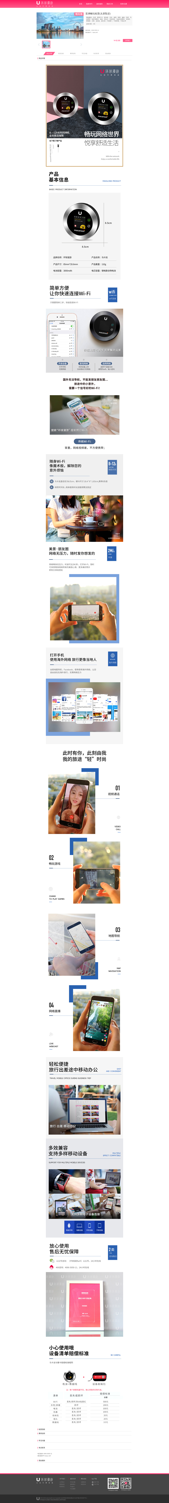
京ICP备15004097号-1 (81, 1498)
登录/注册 (123, 4)
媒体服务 (99, 4)
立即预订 (127, 40)
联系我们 (62, 1486)
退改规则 (108, 53)
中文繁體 (72, 1489)
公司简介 (62, 1482)
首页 (80, 4)
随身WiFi (89, 4)
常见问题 (84, 53)
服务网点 (72, 1484)
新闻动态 (62, 1484)
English (72, 1486)
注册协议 (83, 1482)
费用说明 (73, 53)
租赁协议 (83, 1484)
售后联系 (96, 53)
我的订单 (110, 4)
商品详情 (49, 53)
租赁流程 (61, 53)
